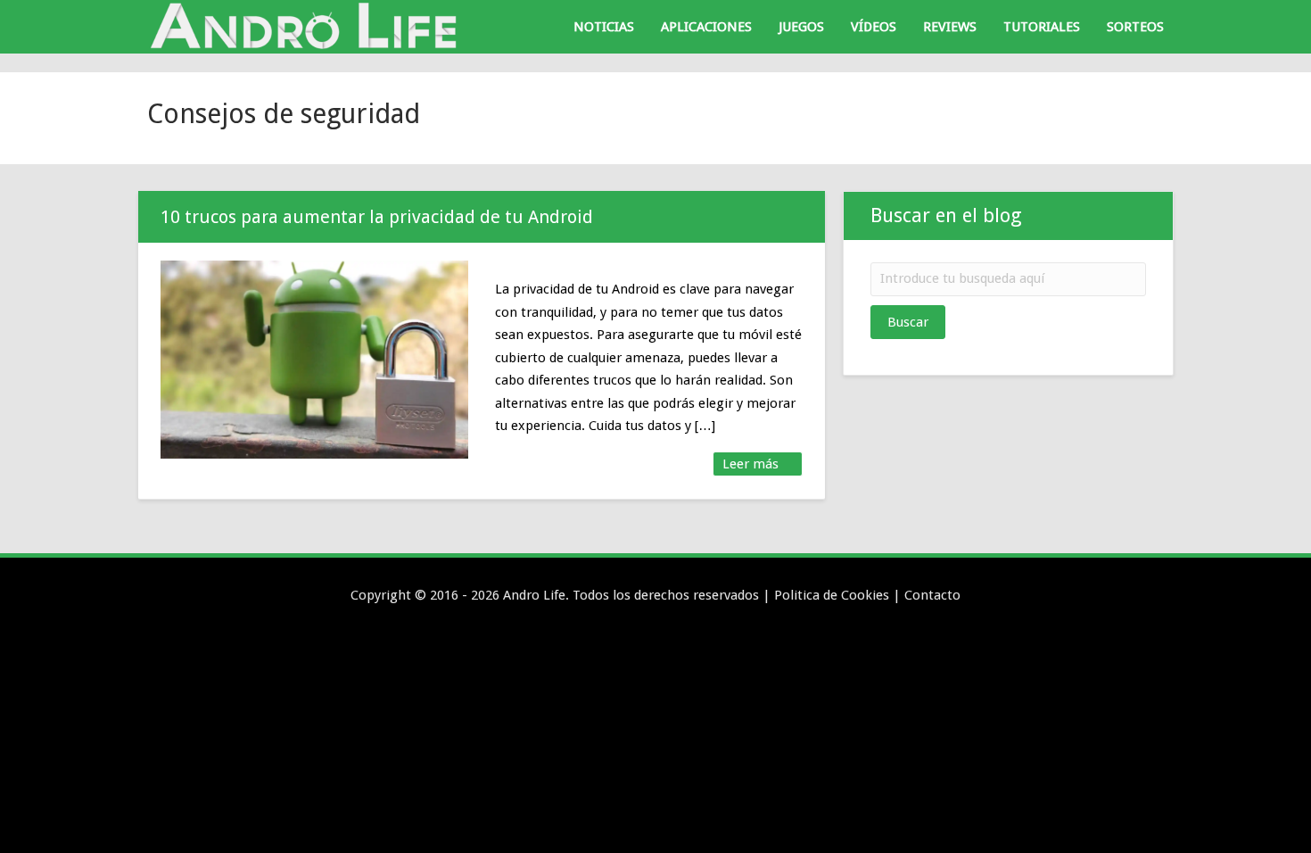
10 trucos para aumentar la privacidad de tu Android (377, 217)
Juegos (801, 27)
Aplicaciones (706, 27)
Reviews (950, 27)
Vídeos (873, 27)
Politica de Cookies (831, 595)
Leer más (752, 464)
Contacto (932, 595)
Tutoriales (1041, 27)
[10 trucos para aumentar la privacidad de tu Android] (314, 360)
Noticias (603, 27)
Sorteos (1135, 27)
